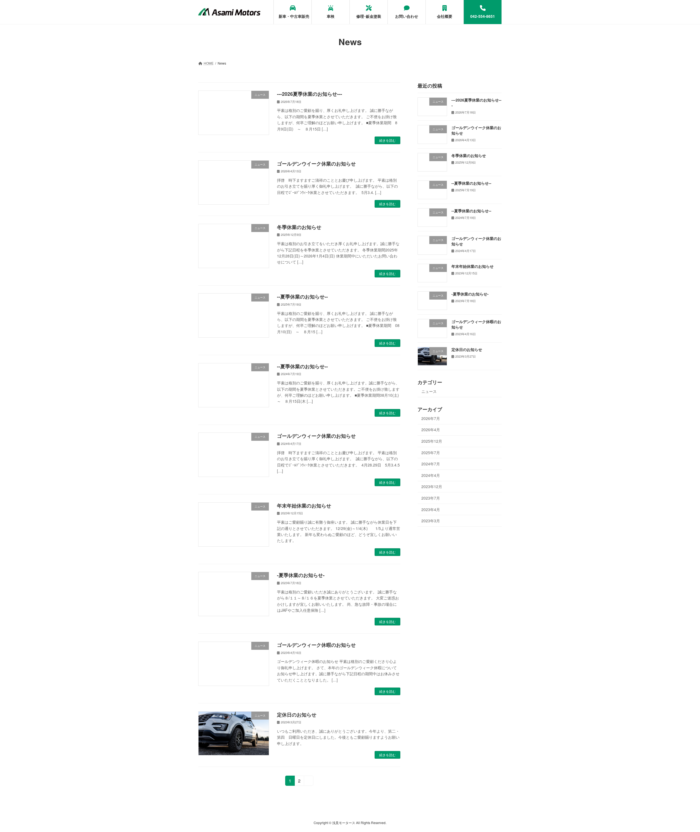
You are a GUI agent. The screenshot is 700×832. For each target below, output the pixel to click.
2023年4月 (430, 509)
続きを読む (387, 140)
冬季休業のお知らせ (299, 227)
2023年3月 (430, 520)
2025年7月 (430, 452)
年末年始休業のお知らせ (304, 505)
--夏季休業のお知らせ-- (302, 296)
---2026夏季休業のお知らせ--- (309, 93)
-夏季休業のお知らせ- (301, 575)
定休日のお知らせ (296, 714)
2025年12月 (431, 441)
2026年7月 (430, 418)
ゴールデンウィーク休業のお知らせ (316, 435)
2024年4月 (430, 475)
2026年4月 (430, 430)
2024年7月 (430, 463)
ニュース (429, 391)
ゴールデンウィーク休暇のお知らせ (316, 644)
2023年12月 (431, 486)
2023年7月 (430, 498)
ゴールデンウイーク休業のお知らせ (316, 163)
